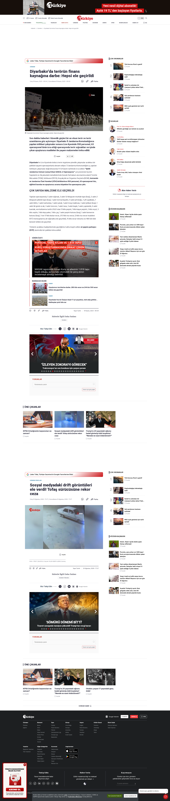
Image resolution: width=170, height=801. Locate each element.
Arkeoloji (96, 727)
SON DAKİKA (27, 22)
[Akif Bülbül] (113, 161)
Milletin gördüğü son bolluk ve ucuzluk (130, 129)
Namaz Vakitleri (112, 725)
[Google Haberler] (82, 329)
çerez (65, 795)
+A (72, 156)
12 (65, 371)
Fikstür (53, 730)
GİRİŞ (141, 18)
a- (68, 156)
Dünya (67, 722)
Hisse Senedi (41, 732)
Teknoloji (39, 751)
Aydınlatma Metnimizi (75, 796)
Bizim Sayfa (111, 722)
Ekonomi (39, 722)
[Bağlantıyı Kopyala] (87, 81)
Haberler (39, 756)
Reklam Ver (54, 763)
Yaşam (82, 722)
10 (61, 371)
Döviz (38, 730)
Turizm (39, 742)
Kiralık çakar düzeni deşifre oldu (128, 151)
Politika (25, 725)
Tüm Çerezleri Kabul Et (114, 796)
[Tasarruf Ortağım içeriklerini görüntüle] (41, 23)
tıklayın (127, 196)
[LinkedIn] (69, 328)
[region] (85, 796)
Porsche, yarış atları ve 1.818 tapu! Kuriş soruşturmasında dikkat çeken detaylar (132, 227)
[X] (60, 328)
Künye (53, 754)
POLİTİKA (85, 22)
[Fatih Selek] (113, 151)
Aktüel (81, 734)
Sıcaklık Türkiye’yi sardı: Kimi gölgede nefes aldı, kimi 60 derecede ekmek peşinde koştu (130, 263)
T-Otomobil (40, 739)
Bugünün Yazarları (28, 749)
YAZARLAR (54, 22)
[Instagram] (48, 783)
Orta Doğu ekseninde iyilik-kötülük (129, 162)
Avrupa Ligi (54, 734)
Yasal (52, 761)
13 (67, 371)
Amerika (67, 730)
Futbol (53, 725)
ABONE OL (134, 716)
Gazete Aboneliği (42, 18)
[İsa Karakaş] (113, 139)
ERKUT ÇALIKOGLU (38, 561)
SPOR (112, 22)
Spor (52, 722)
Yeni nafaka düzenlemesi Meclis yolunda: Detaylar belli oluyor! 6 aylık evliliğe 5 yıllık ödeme (131, 239)
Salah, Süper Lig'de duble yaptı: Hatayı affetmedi (131, 215)
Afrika (67, 732)
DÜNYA (104, 22)
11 (63, 371)
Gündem (32, 66)
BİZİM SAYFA (64, 22)
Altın (38, 727)
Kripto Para (40, 734)
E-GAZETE (124, 716)
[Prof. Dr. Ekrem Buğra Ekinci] (113, 128)
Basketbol (54, 737)
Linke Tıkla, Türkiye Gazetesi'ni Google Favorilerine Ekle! (51, 61)
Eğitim (25, 727)
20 (83, 371)
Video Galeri (40, 761)
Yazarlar (25, 746)
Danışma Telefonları (57, 758)
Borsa (38, 725)
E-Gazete (31, 18)
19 (80, 371)
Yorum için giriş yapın (89, 389)
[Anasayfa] (28, 716)
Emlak (39, 737)
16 (74, 371)
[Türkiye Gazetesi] (85, 20)
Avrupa (67, 727)
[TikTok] (52, 783)
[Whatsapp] (82, 81)
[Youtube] (43, 783)
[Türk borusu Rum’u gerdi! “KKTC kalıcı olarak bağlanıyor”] (118, 66)
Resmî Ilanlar (41, 754)
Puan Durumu (55, 727)
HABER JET (135, 22)
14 (70, 371)
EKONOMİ (95, 22)
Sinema (96, 725)
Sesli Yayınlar (111, 727)
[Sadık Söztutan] (113, 172)
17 (76, 371)
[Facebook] (35, 311)
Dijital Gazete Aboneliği (57, 18)
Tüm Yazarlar (27, 751)
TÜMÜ (86, 371)
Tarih (95, 732)
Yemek (82, 730)
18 (78, 371)
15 (72, 371)
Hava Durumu (83, 727)
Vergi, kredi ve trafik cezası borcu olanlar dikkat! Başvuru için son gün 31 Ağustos (132, 251)
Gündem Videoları (36, 480)
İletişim (53, 751)
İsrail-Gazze (68, 734)
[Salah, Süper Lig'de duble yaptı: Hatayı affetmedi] (114, 219)
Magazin (39, 749)
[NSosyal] (73, 329)
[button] (95, 354)
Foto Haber (40, 758)
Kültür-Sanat (98, 722)
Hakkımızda (54, 749)
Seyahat (82, 732)
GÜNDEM (75, 22)
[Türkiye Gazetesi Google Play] (71, 756)
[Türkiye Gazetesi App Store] (71, 751)
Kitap (95, 730)
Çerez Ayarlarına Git (130, 796)
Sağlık (81, 725)
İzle (146, 22)
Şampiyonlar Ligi (56, 732)
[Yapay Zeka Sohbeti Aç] (165, 796)
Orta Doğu (68, 725)
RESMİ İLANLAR (123, 22)
